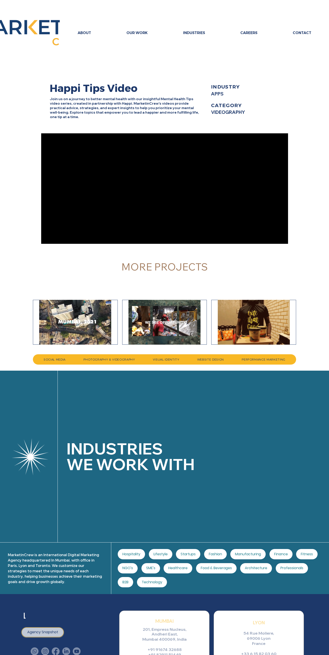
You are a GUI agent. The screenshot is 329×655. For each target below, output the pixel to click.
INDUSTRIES (114, 448)
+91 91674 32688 (164, 649)
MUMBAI (164, 621)
